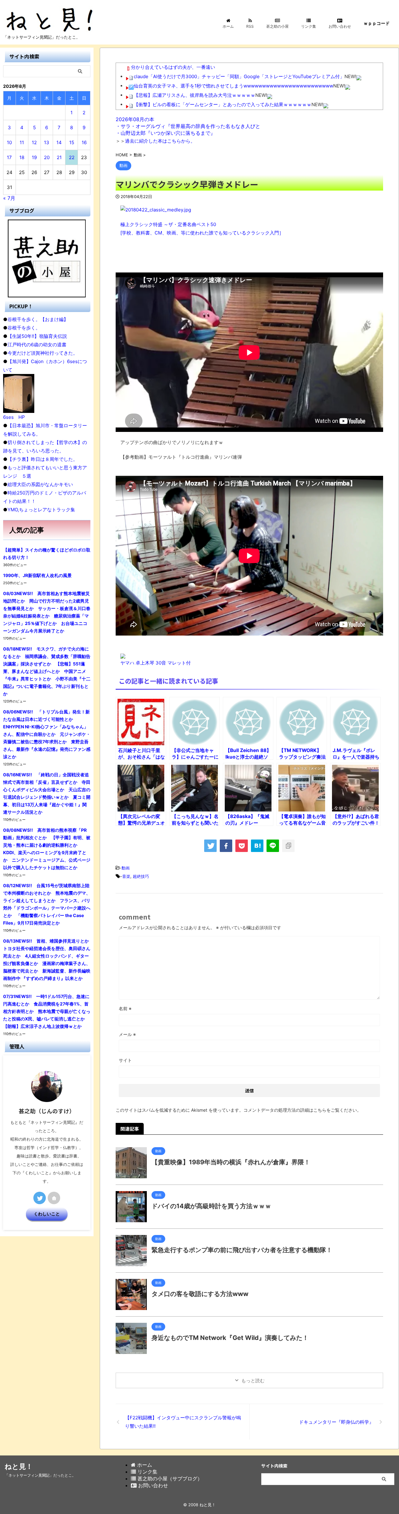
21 (59, 157)
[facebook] (226, 846)
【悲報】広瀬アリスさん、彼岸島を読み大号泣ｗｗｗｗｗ (194, 95)
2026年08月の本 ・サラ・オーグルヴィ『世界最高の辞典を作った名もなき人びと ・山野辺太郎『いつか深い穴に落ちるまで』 (188, 126)
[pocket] (241, 846)
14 (59, 142)
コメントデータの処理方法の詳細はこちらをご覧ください (300, 1110)
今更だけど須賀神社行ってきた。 (42, 353)
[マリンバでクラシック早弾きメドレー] (257, 846)
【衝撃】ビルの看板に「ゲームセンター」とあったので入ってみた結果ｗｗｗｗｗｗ (222, 104)
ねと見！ (19, 1466)
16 (84, 142)
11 (22, 142)
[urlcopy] (288, 846)
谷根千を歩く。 (23, 328)
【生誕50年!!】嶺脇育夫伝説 (37, 336)
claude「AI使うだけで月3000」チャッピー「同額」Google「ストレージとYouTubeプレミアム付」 (239, 76)
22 (72, 157)
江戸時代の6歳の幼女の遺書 (36, 345)
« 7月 (9, 198)
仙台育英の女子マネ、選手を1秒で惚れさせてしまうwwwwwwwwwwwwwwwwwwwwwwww (233, 86)
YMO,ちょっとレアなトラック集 (41, 510)
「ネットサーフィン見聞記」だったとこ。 (40, 1475)
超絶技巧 (141, 876)
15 (71, 142)
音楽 (126, 876)
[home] (54, 1198)
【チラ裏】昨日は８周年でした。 (42, 459)
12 (34, 142)
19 (34, 157)
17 (9, 157)
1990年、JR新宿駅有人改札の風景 (37, 575)
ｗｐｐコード (376, 23)
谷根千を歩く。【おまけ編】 (37, 319)
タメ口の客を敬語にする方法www (199, 1294)
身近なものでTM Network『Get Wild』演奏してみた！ (230, 1337)
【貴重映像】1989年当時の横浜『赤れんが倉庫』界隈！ (230, 1162)
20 (47, 157)
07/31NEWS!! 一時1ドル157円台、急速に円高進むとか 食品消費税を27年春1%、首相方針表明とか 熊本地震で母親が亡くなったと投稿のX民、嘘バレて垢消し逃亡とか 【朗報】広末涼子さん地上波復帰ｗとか (46, 1011)
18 (21, 157)
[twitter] (210, 846)
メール (127, 1034)
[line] (273, 846)
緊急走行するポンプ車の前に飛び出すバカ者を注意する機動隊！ (241, 1250)
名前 (125, 1008)
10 (9, 142)
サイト (125, 1060)
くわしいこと (47, 1213)
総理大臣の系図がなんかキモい (40, 484)
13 (46, 142)
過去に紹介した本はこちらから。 (160, 141)
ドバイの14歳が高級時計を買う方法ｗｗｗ (211, 1206)
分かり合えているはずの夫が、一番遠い (173, 67)
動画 (126, 867)
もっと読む (253, 1381)
